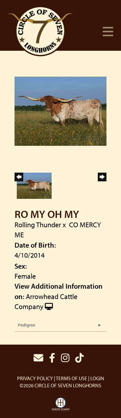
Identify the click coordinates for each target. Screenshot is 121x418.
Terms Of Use (71, 378)
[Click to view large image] (60, 110)
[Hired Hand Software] (60, 404)
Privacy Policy (35, 378)
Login (97, 378)
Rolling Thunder (38, 224)
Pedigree (26, 325)
